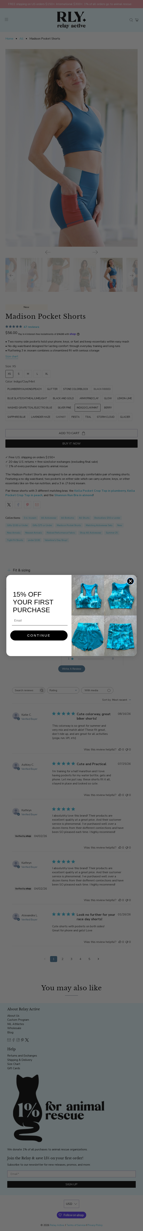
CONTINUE (39, 635)
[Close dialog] (130, 581)
